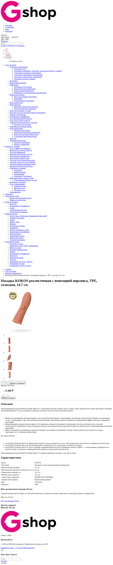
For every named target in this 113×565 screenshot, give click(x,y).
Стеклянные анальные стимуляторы (27, 73)
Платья (12, 252)
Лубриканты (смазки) (18, 168)
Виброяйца (18, 99)
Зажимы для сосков (17, 218)
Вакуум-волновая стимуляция (25, 97)
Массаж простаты (16, 103)
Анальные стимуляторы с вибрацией (28, 77)
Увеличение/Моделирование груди (23, 164)
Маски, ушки (15, 222)
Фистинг (13, 138)
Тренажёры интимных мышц (21, 126)
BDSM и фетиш (11, 214)
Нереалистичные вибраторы (25, 89)
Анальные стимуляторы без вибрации (28, 75)
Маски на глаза (15, 248)
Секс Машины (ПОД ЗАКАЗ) (21, 119)
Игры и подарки (11, 202)
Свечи (12, 208)
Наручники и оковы (17, 226)
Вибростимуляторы (17, 95)
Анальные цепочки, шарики (24, 79)
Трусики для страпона (22, 124)
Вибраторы (14, 85)
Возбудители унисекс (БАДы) (21, 150)
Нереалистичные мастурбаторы (26, 107)
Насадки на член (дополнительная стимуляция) (27, 113)
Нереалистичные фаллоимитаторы (27, 132)
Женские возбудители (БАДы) (21, 154)
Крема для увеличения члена (20, 198)
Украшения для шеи (17, 264)
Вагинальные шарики (18, 83)
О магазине (9, 27)
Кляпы (12, 220)
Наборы (13, 224)
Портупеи (13, 256)
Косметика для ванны (18, 182)
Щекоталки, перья (16, 238)
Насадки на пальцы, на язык (20, 111)
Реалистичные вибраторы (24, 91)
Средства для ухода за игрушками (22, 162)
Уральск (4, 561)
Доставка (8, 25)
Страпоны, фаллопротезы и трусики (23, 123)
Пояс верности (15, 234)
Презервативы (15, 192)
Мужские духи (19, 190)
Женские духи (19, 188)
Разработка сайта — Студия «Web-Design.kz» (18, 548)
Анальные (18, 170)
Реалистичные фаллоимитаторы (26, 134)
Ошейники (14, 228)
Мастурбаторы (15, 105)
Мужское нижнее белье (18, 250)
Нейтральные (19, 174)
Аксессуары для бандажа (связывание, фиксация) (28, 216)
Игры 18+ (13, 204)
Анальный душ (20, 69)
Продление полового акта (19, 158)
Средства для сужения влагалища (22, 160)
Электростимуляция (17, 240)
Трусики (13, 260)
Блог (7, 29)
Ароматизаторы (20, 186)
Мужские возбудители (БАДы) (21, 166)
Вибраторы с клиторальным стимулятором (30, 93)
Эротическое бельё (12, 242)
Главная (8, 269)
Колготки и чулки (16, 244)
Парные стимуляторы (18, 115)
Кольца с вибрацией (21, 144)
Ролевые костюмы (16, 258)
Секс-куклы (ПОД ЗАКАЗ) (20, 121)
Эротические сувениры (18, 212)
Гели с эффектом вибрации (20, 148)
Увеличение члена (12, 196)
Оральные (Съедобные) (23, 176)
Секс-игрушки (10, 65)
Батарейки (14, 81)
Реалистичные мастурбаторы (25, 109)
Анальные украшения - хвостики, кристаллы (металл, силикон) (38, 71)
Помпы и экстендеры (18, 200)
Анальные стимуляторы (19, 67)
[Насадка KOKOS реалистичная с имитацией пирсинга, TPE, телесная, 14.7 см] (21, 335)
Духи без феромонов (17, 152)
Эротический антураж (18, 210)
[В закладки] (3, 383)
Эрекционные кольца (18, 140)
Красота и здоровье (12, 146)
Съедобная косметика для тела (25, 180)
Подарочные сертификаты (20, 117)
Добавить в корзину (8, 398)
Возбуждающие (20, 172)
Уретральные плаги (17, 236)
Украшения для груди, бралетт (21, 262)
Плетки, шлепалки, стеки (19, 230)
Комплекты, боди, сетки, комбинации (24, 246)
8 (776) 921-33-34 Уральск (15, 46)
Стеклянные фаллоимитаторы (25, 136)
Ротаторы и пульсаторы (23, 87)
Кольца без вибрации (22, 142)
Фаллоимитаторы (16, 128)
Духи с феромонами (17, 184)
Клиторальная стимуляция (24, 101)
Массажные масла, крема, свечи (22, 178)
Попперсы (9, 194)
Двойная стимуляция (22, 130)
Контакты (9, 31)
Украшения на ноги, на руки (20, 266)
